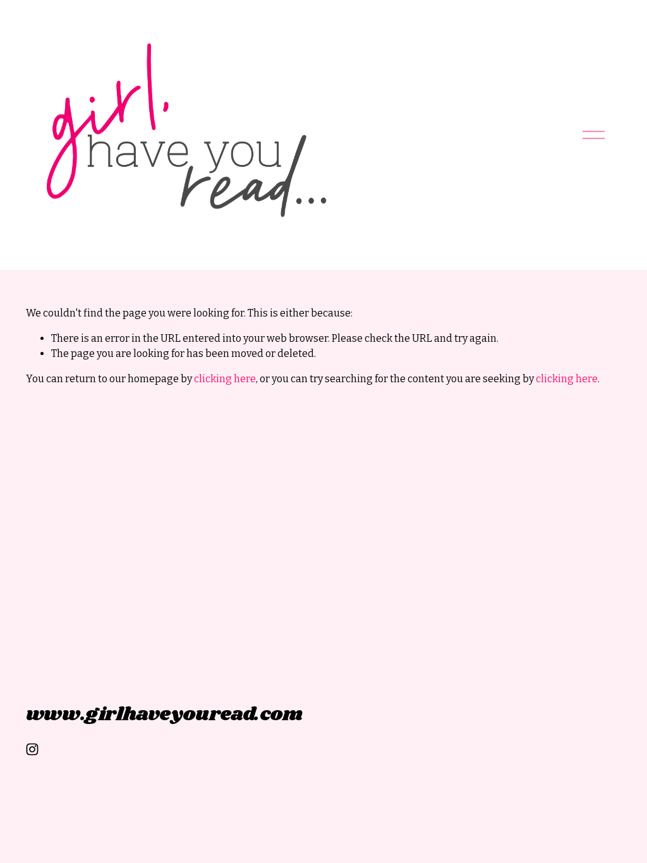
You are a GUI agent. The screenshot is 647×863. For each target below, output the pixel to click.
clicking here (225, 379)
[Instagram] (32, 749)
